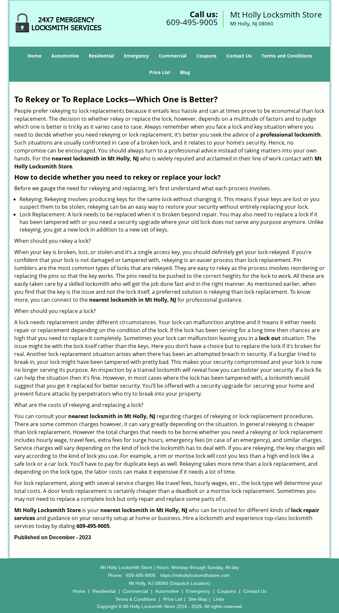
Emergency (136, 56)
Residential (101, 56)
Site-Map (197, 599)
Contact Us (239, 56)
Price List (159, 72)
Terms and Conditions (287, 56)
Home (34, 56)
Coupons (206, 56)
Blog (185, 72)
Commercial (172, 56)
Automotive (65, 56)
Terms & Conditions (135, 599)
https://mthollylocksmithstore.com (195, 575)
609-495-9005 (192, 22)
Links (218, 599)
